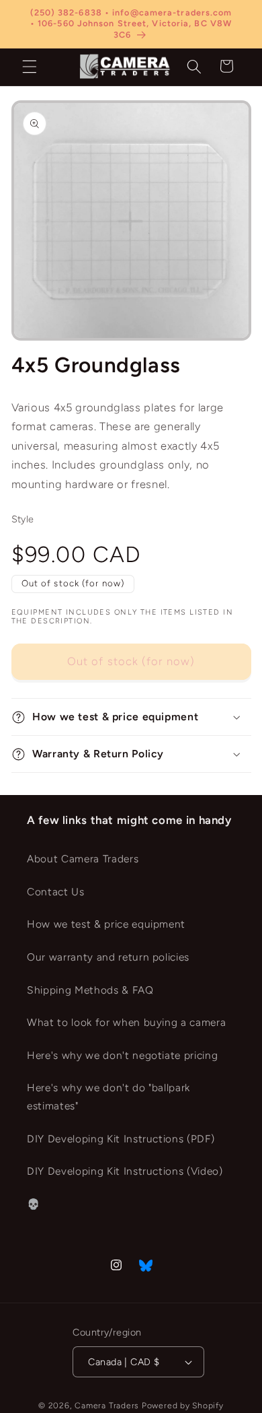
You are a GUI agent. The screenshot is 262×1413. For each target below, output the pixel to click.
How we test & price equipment (106, 924)
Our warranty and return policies (108, 957)
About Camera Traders (82, 858)
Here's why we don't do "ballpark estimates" (108, 1096)
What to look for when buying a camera (126, 1022)
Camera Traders (107, 1405)
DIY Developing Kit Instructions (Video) (125, 1171)
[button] (29, 66)
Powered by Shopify (183, 1405)
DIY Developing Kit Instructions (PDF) (120, 1138)
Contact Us (56, 891)
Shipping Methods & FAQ (90, 990)
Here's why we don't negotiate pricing (122, 1055)
